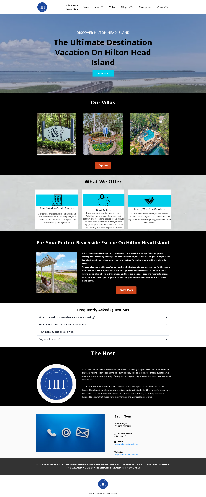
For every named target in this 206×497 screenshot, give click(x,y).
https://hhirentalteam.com (126, 454)
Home (86, 7)
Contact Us (162, 7)
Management (145, 7)
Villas (112, 7)
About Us (98, 7)
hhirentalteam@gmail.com (126, 444)
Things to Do (127, 7)
